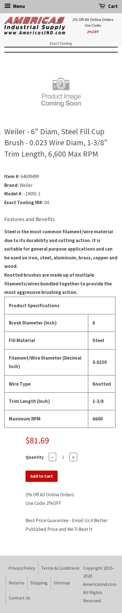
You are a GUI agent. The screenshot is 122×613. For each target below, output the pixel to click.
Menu (18, 6)
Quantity (35, 457)
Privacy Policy (22, 568)
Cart (112, 6)
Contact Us (19, 598)
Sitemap (62, 583)
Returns (16, 583)
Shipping (39, 583)
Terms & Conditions (60, 568)
